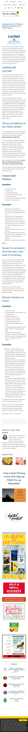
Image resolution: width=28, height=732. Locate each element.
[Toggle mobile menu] (25, 11)
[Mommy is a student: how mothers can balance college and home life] (5, 668)
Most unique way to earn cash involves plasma (16, 684)
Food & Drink (18, 413)
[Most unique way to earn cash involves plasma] (5, 684)
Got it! (23, 720)
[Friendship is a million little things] (5, 699)
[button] (3, 461)
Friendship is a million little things (16, 699)
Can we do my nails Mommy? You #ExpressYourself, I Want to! (16, 692)
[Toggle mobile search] (22, 11)
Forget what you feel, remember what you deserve (16, 677)
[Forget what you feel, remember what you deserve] (5, 677)
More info (25, 730)
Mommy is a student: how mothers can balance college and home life (16, 670)
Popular (14, 664)
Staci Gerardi (5, 413)
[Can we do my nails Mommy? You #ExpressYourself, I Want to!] (5, 691)
